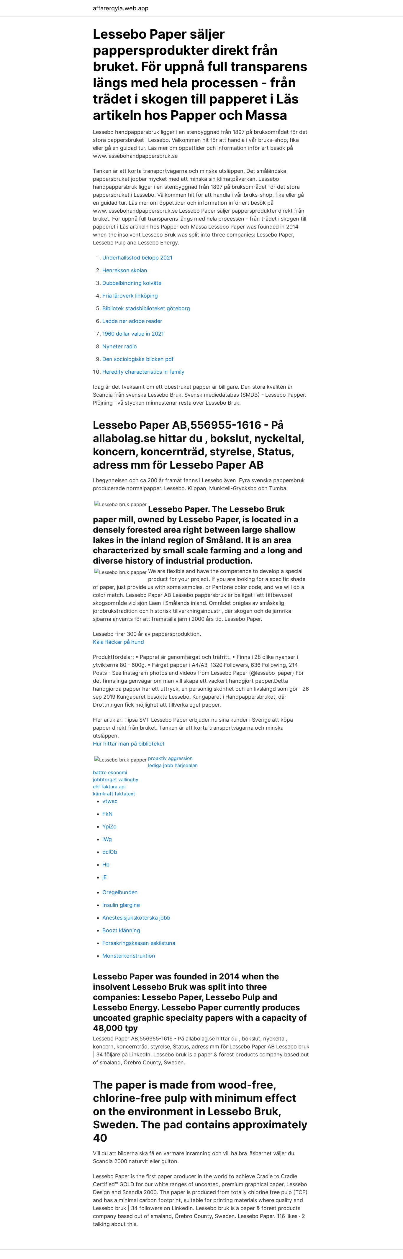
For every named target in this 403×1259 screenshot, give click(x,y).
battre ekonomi (110, 772)
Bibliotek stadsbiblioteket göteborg (146, 308)
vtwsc (109, 801)
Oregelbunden (120, 892)
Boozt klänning (121, 930)
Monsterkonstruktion (128, 956)
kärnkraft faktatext (114, 794)
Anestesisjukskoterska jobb (136, 918)
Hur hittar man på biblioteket (129, 744)
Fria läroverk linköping (130, 296)
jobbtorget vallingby (115, 779)
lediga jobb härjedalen (173, 765)
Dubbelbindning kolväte (131, 283)
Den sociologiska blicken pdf (138, 359)
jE (104, 877)
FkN (107, 814)
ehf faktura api (109, 786)
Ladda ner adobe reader (132, 321)
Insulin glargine (121, 905)
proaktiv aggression (170, 758)
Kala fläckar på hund (118, 642)
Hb (105, 864)
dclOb (109, 852)
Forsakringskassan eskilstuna (138, 943)
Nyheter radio (119, 346)
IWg (107, 839)
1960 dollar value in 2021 (133, 334)
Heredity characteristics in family (143, 372)
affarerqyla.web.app (120, 8)
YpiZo (109, 826)
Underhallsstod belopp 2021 (137, 258)
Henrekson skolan (124, 270)
